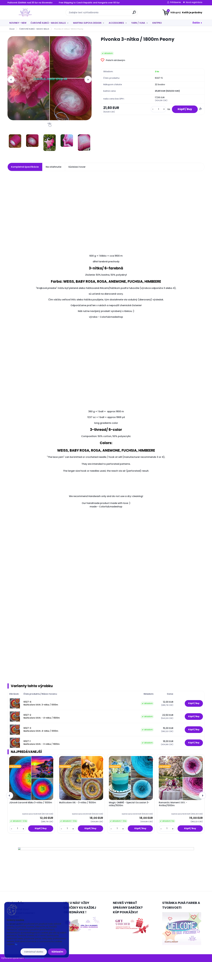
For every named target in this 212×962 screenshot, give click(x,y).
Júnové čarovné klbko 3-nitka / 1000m (30, 802)
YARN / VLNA (138, 22)
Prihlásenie (175, 2)
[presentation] (11, 79)
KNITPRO (157, 22)
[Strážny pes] (200, 109)
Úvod (11, 29)
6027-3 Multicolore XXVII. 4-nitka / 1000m (41, 729)
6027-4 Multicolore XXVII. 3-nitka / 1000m (41, 703)
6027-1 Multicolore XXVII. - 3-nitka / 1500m (42, 742)
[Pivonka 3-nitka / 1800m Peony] (49, 78)
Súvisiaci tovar (77, 167)
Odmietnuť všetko (33, 951)
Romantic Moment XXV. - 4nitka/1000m (173, 804)
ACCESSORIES (116, 22)
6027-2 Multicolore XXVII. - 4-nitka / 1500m (42, 716)
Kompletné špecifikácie (25, 167)
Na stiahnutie (53, 167)
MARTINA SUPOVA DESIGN (87, 22)
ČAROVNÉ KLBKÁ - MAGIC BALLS (48, 22)
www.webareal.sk (34, 958)
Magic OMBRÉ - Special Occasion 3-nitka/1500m (129, 804)
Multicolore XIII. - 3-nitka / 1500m (77, 802)
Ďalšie (196, 22)
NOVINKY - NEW (17, 22)
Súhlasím (57, 951)
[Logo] (25, 12)
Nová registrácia (194, 2)
